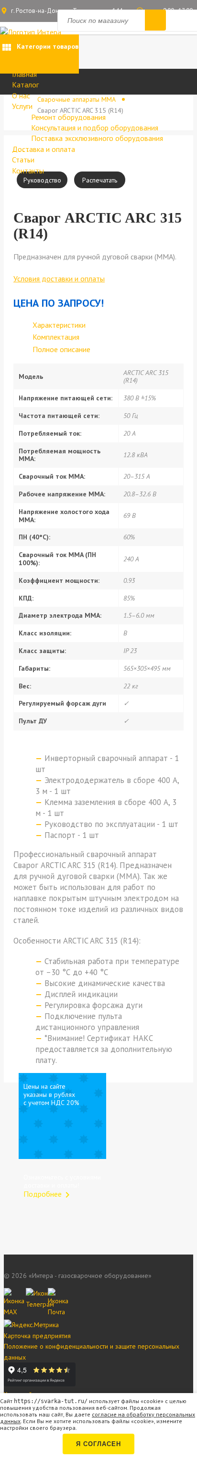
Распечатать (99, 180)
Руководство (42, 180)
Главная (24, 74)
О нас (21, 95)
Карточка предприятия (37, 1335)
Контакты (28, 170)
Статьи (23, 159)
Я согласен (98, 1444)
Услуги (22, 106)
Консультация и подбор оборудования (94, 127)
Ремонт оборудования (68, 117)
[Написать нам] (12, 1296)
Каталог (25, 84)
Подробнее (48, 1194)
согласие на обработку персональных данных (97, 1418)
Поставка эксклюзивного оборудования (97, 138)
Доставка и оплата (43, 149)
